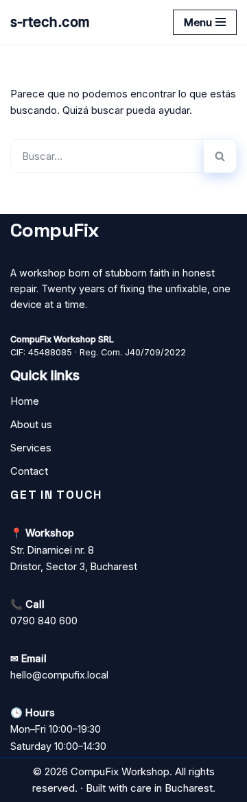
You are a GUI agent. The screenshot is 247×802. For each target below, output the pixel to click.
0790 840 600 (44, 620)
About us (31, 424)
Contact (29, 470)
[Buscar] (220, 156)
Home (24, 401)
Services (30, 447)
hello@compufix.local (59, 675)
